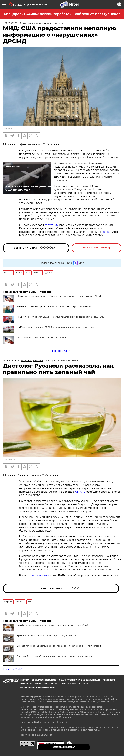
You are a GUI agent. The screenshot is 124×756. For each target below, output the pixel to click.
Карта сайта (85, 684)
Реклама (24, 680)
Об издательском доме (44, 680)
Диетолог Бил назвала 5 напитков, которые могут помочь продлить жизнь (54, 656)
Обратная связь (52, 684)
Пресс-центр (109, 680)
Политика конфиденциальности (36, 735)
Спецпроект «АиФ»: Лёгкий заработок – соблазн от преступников (62, 14)
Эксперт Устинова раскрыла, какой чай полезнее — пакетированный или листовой (59, 646)
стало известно (38, 575)
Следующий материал (63, 747)
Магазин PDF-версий (30, 684)
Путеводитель (69, 684)
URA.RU (80, 491)
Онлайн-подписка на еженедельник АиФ (79, 680)
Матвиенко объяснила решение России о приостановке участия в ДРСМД (54, 306)
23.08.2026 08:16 (11, 360)
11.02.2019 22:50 (10, 23)
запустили (52, 225)
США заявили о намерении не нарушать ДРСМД (41, 337)
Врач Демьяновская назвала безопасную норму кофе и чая (46, 635)
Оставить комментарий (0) (96, 248)
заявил (107, 231)
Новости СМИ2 (62, 350)
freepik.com (9, 459)
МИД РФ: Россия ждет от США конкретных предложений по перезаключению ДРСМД (60, 317)
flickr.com (8, 128)
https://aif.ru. (94, 730)
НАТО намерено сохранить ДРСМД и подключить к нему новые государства (55, 327)
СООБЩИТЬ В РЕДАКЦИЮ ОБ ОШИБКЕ (38, 687)
